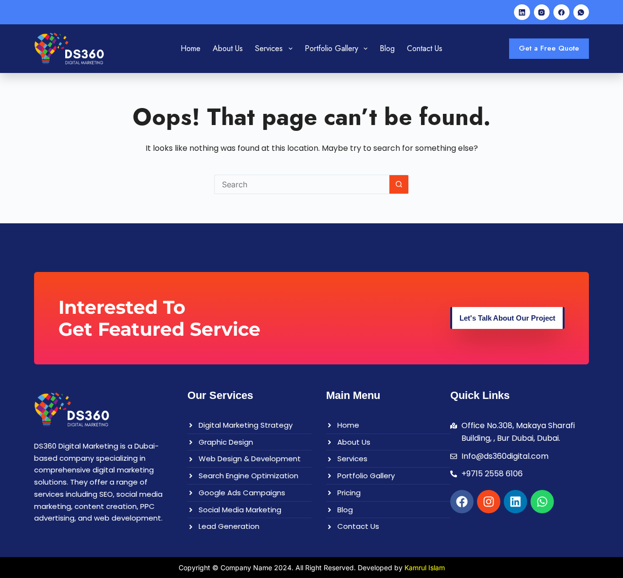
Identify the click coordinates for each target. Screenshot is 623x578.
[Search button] (399, 184)
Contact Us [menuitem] (424, 48)
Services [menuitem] (269, 48)
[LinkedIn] (522, 12)
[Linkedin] (515, 501)
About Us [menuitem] (228, 48)
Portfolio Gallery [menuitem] (331, 48)
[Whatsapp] (542, 501)
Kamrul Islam (424, 567)
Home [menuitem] (191, 48)
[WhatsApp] (581, 12)
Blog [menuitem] (387, 48)
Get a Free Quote (549, 48)
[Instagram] (542, 12)
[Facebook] (561, 12)
